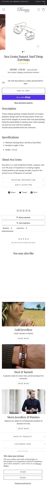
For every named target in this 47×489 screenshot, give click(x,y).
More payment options (23, 103)
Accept (23, 472)
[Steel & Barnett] (23, 356)
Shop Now (23, 338)
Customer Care (23, 444)
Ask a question (23, 185)
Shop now (23, 384)
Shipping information (24, 180)
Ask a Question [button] (24, 223)
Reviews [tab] (6, 228)
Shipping (20, 72)
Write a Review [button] (24, 217)
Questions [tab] (20, 228)
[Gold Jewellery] (23, 314)
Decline (23, 477)
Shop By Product (23, 437)
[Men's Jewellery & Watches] (23, 401)
